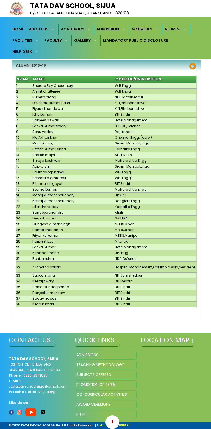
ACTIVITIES (141, 29)
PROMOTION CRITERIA (95, 384)
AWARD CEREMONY (93, 404)
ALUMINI (173, 29)
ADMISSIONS (87, 355)
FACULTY (53, 40)
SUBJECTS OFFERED (93, 374)
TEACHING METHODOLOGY (100, 364)
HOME (18, 29)
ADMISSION (107, 29)
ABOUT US (39, 29)
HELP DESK (22, 51)
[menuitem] (18, 29)
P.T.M (80, 414)
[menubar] (105, 40)
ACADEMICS (72, 29)
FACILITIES (22, 40)
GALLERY (82, 40)
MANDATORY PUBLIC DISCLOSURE (135, 40)
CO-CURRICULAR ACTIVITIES (101, 394)
